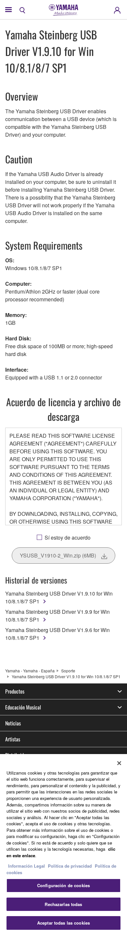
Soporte (68, 670)
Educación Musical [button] (23, 707)
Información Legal (26, 866)
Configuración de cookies (63, 885)
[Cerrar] (119, 763)
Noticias (13, 723)
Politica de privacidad (70, 866)
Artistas (12, 739)
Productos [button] (14, 691)
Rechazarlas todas (63, 904)
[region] (63, 844)
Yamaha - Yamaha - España (30, 670)
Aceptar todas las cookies (63, 923)
